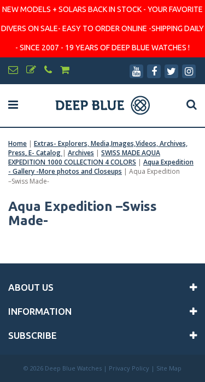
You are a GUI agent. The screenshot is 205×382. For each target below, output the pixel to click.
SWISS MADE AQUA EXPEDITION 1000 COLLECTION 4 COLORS (84, 157)
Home (17, 143)
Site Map (168, 368)
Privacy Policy (129, 368)
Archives (81, 152)
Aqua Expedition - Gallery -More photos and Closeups (101, 166)
